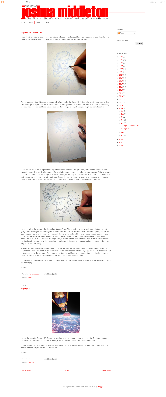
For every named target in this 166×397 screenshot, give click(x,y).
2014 (121, 93)
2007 (121, 142)
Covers (38, 22)
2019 (121, 78)
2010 (121, 105)
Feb (122, 133)
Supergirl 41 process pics (31, 33)
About (31, 22)
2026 (121, 57)
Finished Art (30, 362)
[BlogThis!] (48, 274)
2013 (121, 96)
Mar (122, 123)
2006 (121, 146)
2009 (121, 108)
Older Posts (106, 371)
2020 (121, 75)
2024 (121, 63)
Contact (47, 22)
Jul (122, 117)
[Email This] (45, 274)
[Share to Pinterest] (55, 274)
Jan (122, 136)
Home (23, 22)
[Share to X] (50, 274)
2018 (121, 81)
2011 (121, 102)
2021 (121, 72)
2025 (121, 60)
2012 (121, 99)
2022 (121, 69)
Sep (122, 114)
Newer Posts (26, 371)
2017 (121, 84)
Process (29, 277)
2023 (121, 66)
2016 (121, 87)
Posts (122, 33)
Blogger (100, 387)
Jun (122, 120)
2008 (121, 139)
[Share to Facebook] (53, 274)
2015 (121, 90)
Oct (122, 111)
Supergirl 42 (26, 289)
